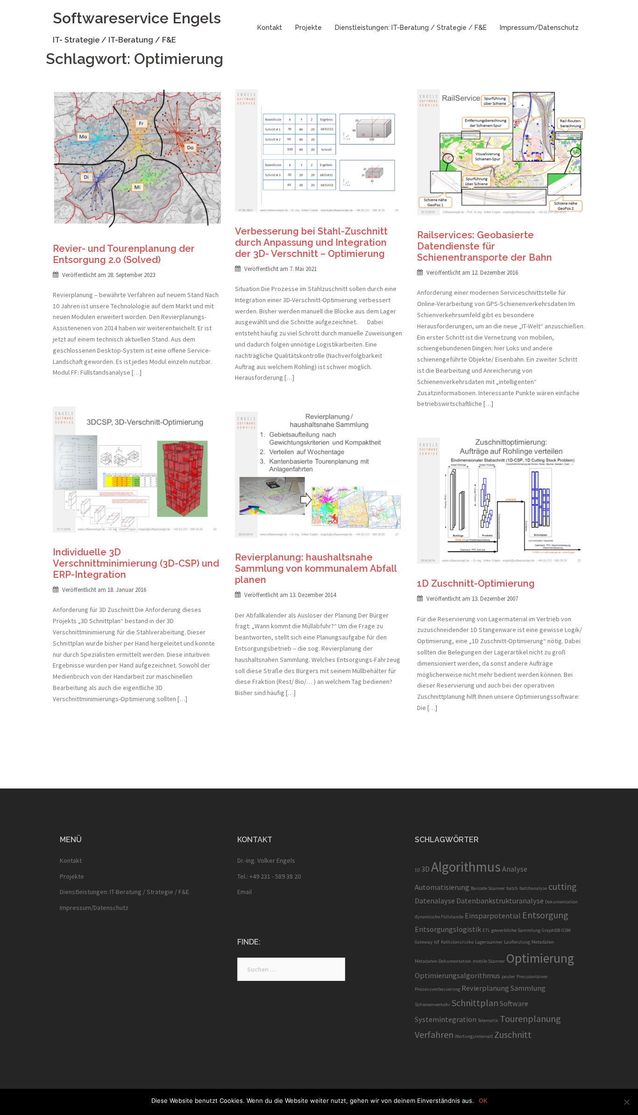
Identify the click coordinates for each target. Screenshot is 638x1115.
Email (244, 892)
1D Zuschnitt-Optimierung (476, 583)
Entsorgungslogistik (448, 929)
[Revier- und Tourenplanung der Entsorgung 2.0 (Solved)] (137, 158)
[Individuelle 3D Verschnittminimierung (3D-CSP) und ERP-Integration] (137, 469)
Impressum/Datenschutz (539, 27)
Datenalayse (435, 900)
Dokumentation (561, 902)
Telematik (488, 1020)
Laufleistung (517, 942)
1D (417, 870)
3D (425, 869)
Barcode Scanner (488, 888)
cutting (562, 886)
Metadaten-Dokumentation (443, 961)
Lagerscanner (489, 942)
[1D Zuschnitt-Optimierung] (501, 500)
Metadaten (543, 942)
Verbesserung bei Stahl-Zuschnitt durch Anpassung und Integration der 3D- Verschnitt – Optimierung (311, 242)
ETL (486, 930)
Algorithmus (466, 866)
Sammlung (528, 988)
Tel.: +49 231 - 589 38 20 (269, 876)
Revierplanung (485, 988)
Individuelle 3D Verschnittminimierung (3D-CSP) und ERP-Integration (136, 563)
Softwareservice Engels (137, 18)
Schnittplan (475, 1002)
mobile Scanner (489, 961)
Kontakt (269, 27)
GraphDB (551, 930)
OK (483, 1100)
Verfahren (434, 1034)
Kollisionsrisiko (457, 942)
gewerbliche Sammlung (515, 930)
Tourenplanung (530, 1018)
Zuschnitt (513, 1034)
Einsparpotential (493, 915)
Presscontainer (532, 976)
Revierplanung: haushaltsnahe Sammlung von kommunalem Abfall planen (316, 568)
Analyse (514, 869)
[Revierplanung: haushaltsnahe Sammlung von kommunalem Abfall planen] (319, 474)
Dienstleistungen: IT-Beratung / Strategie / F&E (411, 27)
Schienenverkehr (432, 1004)
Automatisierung (442, 887)
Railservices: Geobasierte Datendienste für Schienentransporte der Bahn (484, 246)
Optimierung (540, 958)
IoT (437, 942)
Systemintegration (445, 1019)
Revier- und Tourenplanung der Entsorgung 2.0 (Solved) (124, 254)
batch (512, 888)
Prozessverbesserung (437, 989)
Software (514, 1003)
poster (508, 976)
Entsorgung (545, 915)
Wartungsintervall (474, 1036)
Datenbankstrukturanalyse (500, 900)
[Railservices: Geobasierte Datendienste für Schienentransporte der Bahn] (501, 152)
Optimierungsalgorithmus (457, 975)
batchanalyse (533, 888)
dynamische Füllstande (439, 917)
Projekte (308, 27)
